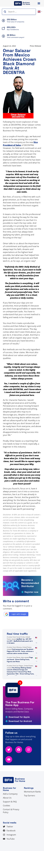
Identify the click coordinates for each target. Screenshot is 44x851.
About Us (7, 797)
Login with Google (19, 614)
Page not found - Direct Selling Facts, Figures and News (20, 668)
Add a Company (10, 794)
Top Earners (29, 795)
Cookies (6, 805)
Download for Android (20, 721)
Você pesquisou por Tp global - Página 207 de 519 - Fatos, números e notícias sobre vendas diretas (20, 659)
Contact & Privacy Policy (11, 811)
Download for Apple (19, 717)
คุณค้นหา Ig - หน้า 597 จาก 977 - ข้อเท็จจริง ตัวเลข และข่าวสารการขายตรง (20, 649)
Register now (31, 592)
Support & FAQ (10, 801)
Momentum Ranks (32, 791)
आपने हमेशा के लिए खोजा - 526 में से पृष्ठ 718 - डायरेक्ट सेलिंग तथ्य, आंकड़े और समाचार (20, 639)
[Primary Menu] (39, 3)
